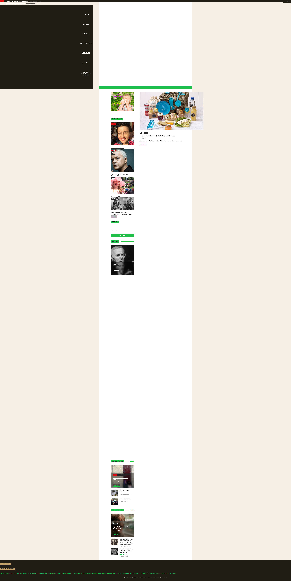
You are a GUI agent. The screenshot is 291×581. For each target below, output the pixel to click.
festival (74, 573)
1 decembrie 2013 (118, 421)
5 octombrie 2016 (31, 3)
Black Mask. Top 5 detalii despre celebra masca (17, 1)
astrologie (25, 573)
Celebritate (114, 198)
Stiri (141, 132)
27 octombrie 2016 (34, 1)
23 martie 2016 (124, 546)
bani (28, 573)
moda (127, 573)
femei (67, 573)
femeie (70, 573)
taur (160, 573)
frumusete (80, 573)
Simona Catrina (155, 573)
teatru (162, 573)
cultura (41, 573)
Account (289, 1)
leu (125, 573)
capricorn (38, 573)
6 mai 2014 (116, 300)
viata (168, 573)
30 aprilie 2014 (117, 330)
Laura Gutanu (122, 573)
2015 (4, 573)
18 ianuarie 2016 (124, 556)
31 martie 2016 (117, 530)
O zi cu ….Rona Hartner (117, 148)
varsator (164, 573)
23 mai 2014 (116, 270)
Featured (113, 123)
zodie (174, 573)
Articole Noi (115, 523)
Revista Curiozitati (115, 126)
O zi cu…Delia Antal (116, 196)
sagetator (140, 573)
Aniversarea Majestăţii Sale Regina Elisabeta (157, 136)
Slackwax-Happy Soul (118, 389)
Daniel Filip (56, 573)
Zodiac (171, 573)
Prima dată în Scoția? (125, 499)
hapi (96, 573)
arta (15, 573)
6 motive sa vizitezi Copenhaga (13, 4)
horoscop (101, 573)
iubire (117, 573)
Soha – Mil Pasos (117, 298)
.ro (1, 573)
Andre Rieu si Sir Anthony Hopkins (122, 358)
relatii (137, 573)
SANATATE (146, 573)
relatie (134, 573)
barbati (31, 573)
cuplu (45, 573)
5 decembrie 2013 (118, 391)
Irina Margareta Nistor (109, 573)
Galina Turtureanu (87, 573)
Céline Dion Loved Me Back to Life (122, 328)
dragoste (63, 573)
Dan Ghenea (50, 573)
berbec (34, 573)
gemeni (93, 573)
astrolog (20, 573)
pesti (130, 573)
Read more (143, 144)
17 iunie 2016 (144, 138)
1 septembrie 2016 (27, 4)
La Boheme (116, 267)
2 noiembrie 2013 (117, 451)
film (77, 573)
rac (131, 573)
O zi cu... (113, 178)
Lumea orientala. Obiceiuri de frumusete (15, 3)
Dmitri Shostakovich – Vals (120, 419)
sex (151, 573)
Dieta (60, 573)
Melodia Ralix (116, 264)
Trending (2, 1)
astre (17, 573)
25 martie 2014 (117, 360)
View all (114, 216)
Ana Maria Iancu (9, 573)
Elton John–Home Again (119, 449)
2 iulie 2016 (123, 501)
